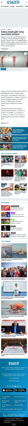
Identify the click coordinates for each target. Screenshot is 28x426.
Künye (4, 414)
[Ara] (26, 2)
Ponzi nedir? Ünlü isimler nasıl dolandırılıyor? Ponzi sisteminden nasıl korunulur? (18, 215)
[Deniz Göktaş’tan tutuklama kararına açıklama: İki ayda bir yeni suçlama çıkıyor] (7, 173)
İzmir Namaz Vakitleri (6, 401)
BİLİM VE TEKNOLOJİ (20, 415)
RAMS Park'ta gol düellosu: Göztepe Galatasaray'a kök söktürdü (18, 222)
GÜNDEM (13, 226)
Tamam (14, 424)
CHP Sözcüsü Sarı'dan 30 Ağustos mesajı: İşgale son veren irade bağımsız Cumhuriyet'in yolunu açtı (18, 235)
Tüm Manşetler (19, 405)
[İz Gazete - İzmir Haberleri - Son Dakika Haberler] (13, 2)
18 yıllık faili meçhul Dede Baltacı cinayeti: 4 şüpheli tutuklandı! (20, 192)
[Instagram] (13, 386)
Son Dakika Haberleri (8, 409)
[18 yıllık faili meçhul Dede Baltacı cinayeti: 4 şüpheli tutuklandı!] (21, 186)
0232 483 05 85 (15, 378)
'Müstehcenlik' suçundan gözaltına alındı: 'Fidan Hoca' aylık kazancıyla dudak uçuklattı (20, 165)
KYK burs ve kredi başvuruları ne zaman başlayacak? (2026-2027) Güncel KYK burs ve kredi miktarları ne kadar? (6, 193)
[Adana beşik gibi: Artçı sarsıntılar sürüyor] (14, 59)
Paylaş (4, 69)
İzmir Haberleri (5, 6)
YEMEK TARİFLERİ (15, 206)
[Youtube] (15, 386)
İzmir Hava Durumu (20, 396)
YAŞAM (12, 212)
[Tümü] (26, 202)
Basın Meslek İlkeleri (12, 414)
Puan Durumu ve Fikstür (6, 405)
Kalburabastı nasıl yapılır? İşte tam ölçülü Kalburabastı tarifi (17, 209)
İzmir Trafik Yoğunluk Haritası (20, 401)
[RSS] (20, 386)
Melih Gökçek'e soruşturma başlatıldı (16, 228)
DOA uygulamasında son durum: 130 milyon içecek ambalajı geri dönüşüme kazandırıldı (20, 179)
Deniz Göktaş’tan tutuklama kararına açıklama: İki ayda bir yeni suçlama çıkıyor (7, 178)
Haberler (3, 29)
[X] (10, 386)
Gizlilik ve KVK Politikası (8, 415)
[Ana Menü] (1, 2)
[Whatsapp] (18, 386)
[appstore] (8, 390)
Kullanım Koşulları (22, 414)
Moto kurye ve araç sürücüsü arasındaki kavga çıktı (7, 164)
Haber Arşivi (19, 409)
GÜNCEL (9, 29)
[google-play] (20, 390)
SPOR (12, 219)
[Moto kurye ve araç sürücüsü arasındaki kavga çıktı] (7, 159)
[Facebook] (8, 386)
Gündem (12, 6)
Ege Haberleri (19, 6)
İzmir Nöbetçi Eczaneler (6, 397)
